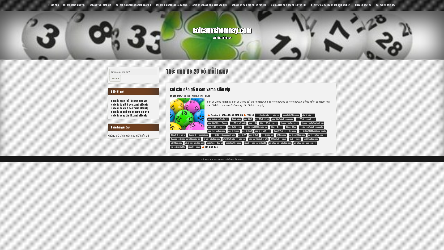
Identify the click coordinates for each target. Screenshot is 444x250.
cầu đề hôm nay (308, 115)
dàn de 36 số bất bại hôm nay (256, 127)
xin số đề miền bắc (178, 147)
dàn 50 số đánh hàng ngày (282, 119)
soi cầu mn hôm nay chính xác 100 (133, 5)
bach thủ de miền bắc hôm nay (267, 115)
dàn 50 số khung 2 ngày (305, 119)
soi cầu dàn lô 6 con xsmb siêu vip (129, 104)
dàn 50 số (248, 119)
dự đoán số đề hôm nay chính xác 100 (185, 139)
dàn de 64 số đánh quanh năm (311, 127)
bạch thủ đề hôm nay (291, 115)
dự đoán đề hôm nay (297, 135)
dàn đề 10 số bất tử (178, 135)
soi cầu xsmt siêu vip (100, 5)
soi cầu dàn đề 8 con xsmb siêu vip (200, 89)
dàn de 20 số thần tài (216, 127)
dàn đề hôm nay (267, 135)
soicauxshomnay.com (222, 31)
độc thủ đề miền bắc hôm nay (234, 139)
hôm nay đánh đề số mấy (258, 139)
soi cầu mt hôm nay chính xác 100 (249, 5)
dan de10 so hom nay (216, 131)
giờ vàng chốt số (363, 5)
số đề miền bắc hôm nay (194, 143)
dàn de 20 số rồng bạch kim (313, 123)
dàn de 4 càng (277, 127)
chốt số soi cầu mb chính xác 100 (209, 5)
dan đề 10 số (247, 131)
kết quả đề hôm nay (278, 139)
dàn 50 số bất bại (262, 119)
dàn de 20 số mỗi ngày (289, 123)
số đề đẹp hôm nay (311, 139)
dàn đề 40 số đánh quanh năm (223, 135)
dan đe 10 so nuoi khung (198, 135)
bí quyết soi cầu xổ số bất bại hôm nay (330, 5)
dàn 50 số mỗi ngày (238, 123)
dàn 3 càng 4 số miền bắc (218, 119)
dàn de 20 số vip (234, 127)
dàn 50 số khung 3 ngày (217, 123)
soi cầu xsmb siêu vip (74, 5)
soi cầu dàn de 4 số (215, 143)
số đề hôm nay (176, 143)
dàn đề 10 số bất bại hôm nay (285, 131)
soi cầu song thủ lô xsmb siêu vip (129, 115)
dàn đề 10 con (233, 131)
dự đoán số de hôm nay (317, 135)
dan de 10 (253, 123)
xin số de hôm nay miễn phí (255, 143)
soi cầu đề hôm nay (385, 5)
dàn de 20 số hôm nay (268, 123)
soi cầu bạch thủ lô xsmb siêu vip (129, 101)
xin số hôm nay (194, 147)
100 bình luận (211, 147)
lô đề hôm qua (294, 139)
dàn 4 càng (236, 119)
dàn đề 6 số (253, 135)
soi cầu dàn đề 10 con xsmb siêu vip (130, 112)
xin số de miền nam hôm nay (305, 143)
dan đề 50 (242, 135)
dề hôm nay (281, 135)
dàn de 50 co (291, 127)
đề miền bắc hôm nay (212, 139)
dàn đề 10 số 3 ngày (262, 131)
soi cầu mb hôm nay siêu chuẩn (171, 5)
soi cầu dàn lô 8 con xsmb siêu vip (129, 108)
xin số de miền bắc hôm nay (280, 143)
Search (115, 78)
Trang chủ (53, 5)
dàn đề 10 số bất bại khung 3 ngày (312, 131)
